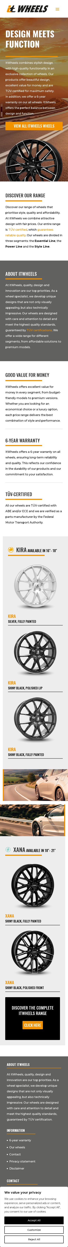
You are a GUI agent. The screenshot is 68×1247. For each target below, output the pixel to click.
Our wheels (17, 1147)
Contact (15, 1154)
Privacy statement (22, 1161)
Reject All (34, 1239)
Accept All (34, 1220)
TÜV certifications (39, 330)
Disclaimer (16, 1168)
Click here (32, 1025)
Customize (34, 1229)
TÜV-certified (17, 229)
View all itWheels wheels (34, 126)
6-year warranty (20, 1140)
